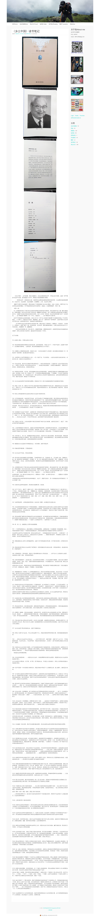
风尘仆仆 (73, 144)
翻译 (72, 140)
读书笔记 (73, 142)
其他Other (72, 24)
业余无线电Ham (24, 24)
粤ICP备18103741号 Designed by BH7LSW (51, 908)
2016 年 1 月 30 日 (20, 33)
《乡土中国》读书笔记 (26, 31)
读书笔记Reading (53, 24)
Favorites (82, 115)
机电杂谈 (73, 135)
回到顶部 (50, 910)
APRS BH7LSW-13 (76, 118)
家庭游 (72, 130)
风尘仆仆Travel (34, 24)
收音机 (72, 133)
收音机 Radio (43, 24)
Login (73, 115)
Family (76, 115)
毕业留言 (73, 137)
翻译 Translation (64, 24)
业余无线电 (74, 126)
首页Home (15, 24)
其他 (72, 128)
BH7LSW (28, 33)
